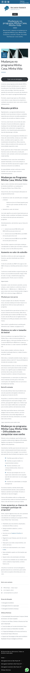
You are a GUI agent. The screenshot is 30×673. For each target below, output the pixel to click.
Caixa (4, 549)
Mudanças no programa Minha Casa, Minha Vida (11, 65)
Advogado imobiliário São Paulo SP (11, 663)
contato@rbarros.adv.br (11, 592)
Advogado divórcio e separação (10, 605)
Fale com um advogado (14, 79)
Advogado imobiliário (8, 602)
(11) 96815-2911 (8, 590)
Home (2, 657)
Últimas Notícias (6, 670)
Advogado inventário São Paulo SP (11, 667)
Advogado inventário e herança (10, 608)
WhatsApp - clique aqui (10, 587)
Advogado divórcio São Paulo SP (10, 660)
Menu (15, 15)
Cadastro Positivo (16, 533)
